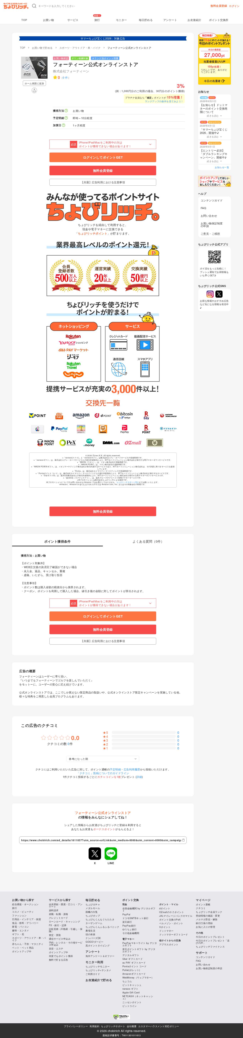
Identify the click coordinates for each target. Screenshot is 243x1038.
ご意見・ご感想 (210, 233)
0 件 (65, 77)
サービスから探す (60, 900)
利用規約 (94, 1026)
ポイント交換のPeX (170, 919)
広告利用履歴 (132, 769)
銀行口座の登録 (204, 923)
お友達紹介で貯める (99, 980)
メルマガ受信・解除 (207, 919)
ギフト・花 (18, 934)
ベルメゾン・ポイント (171, 923)
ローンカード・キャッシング (64, 921)
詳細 (139, 777)
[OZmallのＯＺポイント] (133, 443)
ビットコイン (129, 1006)
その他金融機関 (130, 933)
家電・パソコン (20, 926)
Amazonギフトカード (134, 973)
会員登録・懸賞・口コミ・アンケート (66, 905)
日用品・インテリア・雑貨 (26, 919)
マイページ (203, 900)
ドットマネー (166, 930)
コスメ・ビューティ (23, 911)
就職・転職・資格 (58, 914)
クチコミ (200, 908)
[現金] (155, 443)
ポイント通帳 (203, 904)
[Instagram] (210, 294)
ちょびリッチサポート (113, 1026)
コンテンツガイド (212, 200)
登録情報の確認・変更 (208, 915)
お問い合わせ (209, 215)
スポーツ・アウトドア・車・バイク (29, 939)
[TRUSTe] (121, 1017)
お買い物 (48, 20)
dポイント (164, 908)
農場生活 (90, 930)
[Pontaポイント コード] (103, 429)
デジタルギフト (130, 955)
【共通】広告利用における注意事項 (103, 182)
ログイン (234, 6)
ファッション (19, 915)
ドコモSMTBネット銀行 (135, 918)
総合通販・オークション (25, 904)
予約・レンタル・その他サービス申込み (66, 943)
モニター (121, 20)
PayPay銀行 (129, 925)
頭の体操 (90, 934)
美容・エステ (56, 948)
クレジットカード (58, 917)
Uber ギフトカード (132, 958)
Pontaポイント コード (134, 966)
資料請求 (54, 910)
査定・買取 (55, 935)
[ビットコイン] (125, 415)
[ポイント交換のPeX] (67, 443)
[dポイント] (103, 415)
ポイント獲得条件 (57, 542)
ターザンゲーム (94, 923)
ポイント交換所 (218, 20)
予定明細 (115, 769)
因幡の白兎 (92, 912)
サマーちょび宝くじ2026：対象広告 (103, 38)
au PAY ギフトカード (134, 962)
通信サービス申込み (60, 938)
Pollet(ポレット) (131, 970)
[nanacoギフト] (81, 429)
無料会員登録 (218, 5)
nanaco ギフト (130, 988)
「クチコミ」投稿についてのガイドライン (103, 773)
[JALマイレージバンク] (168, 415)
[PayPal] (59, 429)
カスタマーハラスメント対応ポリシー (158, 1026)
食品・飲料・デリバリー (25, 923)
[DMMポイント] (111, 443)
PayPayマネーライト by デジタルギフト (139, 944)
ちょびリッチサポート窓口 (128, 482)
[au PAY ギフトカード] (59, 415)
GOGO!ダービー (95, 941)
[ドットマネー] (89, 443)
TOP (24, 20)
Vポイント (165, 927)
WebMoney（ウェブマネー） (138, 977)
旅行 (97, 20)
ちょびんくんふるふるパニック (102, 926)
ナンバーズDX (93, 938)
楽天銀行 (127, 921)
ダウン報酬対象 (80, 58)
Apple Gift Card (131, 992)
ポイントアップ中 (21, 951)
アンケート (170, 20)
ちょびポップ (93, 915)
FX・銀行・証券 (58, 925)
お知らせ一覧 (222, 167)
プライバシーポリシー (76, 1026)
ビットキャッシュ (132, 985)
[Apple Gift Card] (37, 429)
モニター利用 (94, 962)
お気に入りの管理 (205, 926)
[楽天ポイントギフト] (146, 429)
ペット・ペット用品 (23, 947)
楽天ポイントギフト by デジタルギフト (138, 950)
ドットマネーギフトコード (173, 934)
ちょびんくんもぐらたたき (100, 919)
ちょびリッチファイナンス (210, 946)
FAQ (203, 208)
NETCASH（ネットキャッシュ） (137, 997)
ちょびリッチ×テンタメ (98, 970)
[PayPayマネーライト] (125, 429)
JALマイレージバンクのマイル (175, 915)
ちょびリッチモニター (98, 966)
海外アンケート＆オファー (100, 956)
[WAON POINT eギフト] (45, 443)
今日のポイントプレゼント (210, 936)
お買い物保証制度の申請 (212, 224)
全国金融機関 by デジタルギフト (138, 909)
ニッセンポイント (132, 1002)
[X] (219, 294)
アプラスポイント (168, 944)
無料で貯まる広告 (58, 959)
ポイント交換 (130, 900)
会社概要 (131, 1026)
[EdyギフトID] (146, 415)
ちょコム (127, 981)
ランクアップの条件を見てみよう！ (164, 101)
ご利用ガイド (93, 974)
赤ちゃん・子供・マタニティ (27, 944)
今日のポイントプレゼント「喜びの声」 (212, 941)
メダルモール (93, 908)
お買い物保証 (61, 58)
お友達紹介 (194, 20)
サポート (202, 952)
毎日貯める (146, 20)
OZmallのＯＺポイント (171, 912)
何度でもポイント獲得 (61, 956)
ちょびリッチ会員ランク (209, 912)
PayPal (126, 914)
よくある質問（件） (148, 542)
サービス (72, 20)
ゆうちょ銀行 (129, 929)
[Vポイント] (37, 415)
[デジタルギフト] (168, 429)
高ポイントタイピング (98, 945)
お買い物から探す (23, 900)
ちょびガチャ (93, 904)
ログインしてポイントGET (103, 157)
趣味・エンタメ (20, 930)
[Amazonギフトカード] (81, 415)
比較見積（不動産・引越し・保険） (66, 930)
